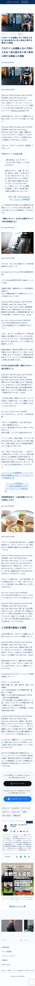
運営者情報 (5, 947)
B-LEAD (24, 2)
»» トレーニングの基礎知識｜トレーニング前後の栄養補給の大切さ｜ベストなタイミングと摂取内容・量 (17, 475)
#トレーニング (26, 808)
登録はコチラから (17, 906)
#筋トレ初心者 (7, 815)
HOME (3, 970)
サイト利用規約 (7, 951)
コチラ (8, 464)
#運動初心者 (16, 815)
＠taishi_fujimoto (17, 110)
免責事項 (5, 960)
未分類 (21, 34)
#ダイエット (6, 808)
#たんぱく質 (15, 808)
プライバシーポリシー (9, 956)
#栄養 (24, 812)
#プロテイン (6, 812)
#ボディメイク (16, 812)
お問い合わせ (6, 964)
